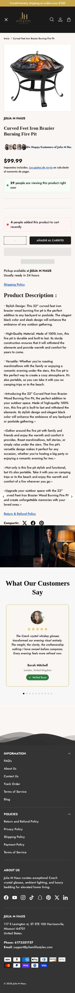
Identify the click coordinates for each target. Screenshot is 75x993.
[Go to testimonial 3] (30, 693)
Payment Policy (14, 844)
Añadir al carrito (50, 240)
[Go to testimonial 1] (23, 693)
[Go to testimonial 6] (39, 693)
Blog (7, 799)
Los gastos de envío (41, 167)
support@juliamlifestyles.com (32, 947)
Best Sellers (15, 110)
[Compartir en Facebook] (33, 523)
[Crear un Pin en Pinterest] (41, 523)
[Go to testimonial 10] (51, 693)
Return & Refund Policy (20, 514)
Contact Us (11, 776)
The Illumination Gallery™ (25, 68)
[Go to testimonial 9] (48, 693)
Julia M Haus (19, 983)
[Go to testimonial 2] (27, 693)
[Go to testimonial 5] (36, 693)
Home (11, 26)
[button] (37, 252)
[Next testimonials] (71, 496)
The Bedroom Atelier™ (23, 54)
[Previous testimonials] (3, 496)
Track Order (12, 784)
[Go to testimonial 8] (45, 693)
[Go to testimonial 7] (42, 693)
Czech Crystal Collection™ (26, 82)
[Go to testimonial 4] (33, 693)
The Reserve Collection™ (25, 96)
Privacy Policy (13, 829)
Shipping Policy (14, 284)
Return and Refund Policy (21, 821)
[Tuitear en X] (24, 523)
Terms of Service (15, 791)
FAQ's (8, 761)
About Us (10, 768)
